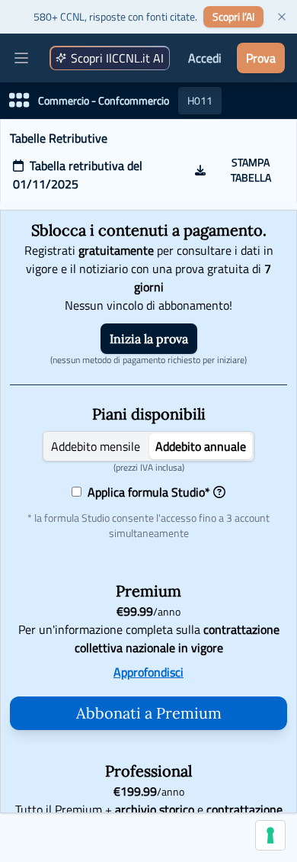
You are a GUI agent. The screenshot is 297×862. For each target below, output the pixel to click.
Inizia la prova (149, 338)
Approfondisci (148, 672)
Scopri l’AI (233, 16)
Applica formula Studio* (145, 492)
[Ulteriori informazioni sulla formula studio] (219, 492)
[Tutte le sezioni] (19, 100)
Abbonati (149, 712)
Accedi (205, 58)
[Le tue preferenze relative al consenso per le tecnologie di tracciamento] (270, 835)
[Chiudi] (282, 17)
